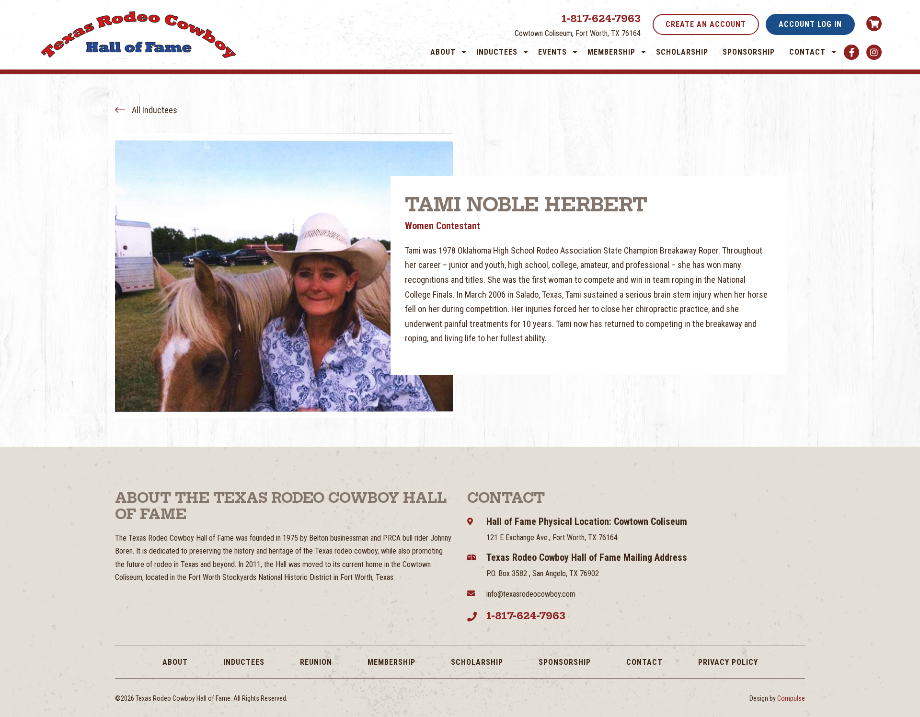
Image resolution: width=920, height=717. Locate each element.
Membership (611, 52)
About (443, 52)
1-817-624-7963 (601, 18)
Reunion (316, 662)
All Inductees (153, 110)
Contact (807, 52)
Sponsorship (749, 52)
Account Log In (810, 24)
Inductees (497, 52)
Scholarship (682, 52)
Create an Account (706, 24)
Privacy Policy (728, 662)
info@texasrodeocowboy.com (530, 594)
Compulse (791, 698)
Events (552, 52)
